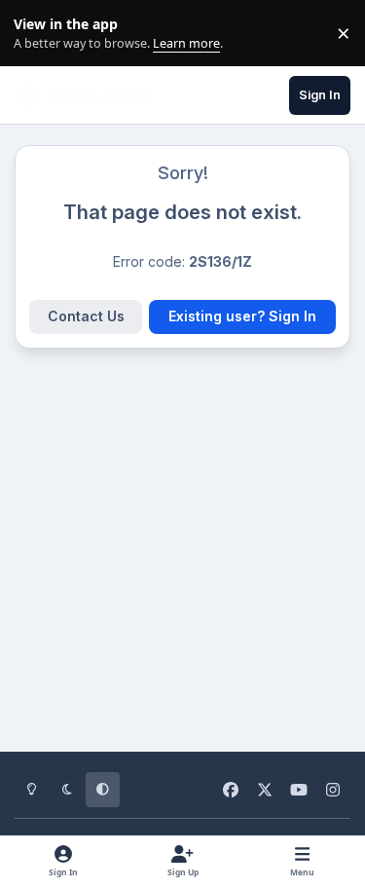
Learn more (37, 33)
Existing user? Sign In (242, 316)
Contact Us (86, 316)
